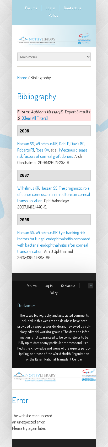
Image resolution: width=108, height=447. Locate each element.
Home (22, 77)
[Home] (54, 381)
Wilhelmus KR (46, 143)
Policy (53, 15)
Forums (31, 8)
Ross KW (42, 150)
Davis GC (77, 143)
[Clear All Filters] (35, 118)
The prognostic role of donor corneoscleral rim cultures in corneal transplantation (53, 194)
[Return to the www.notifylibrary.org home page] (54, 44)
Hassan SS (25, 143)
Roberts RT (25, 150)
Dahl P (64, 143)
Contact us (73, 8)
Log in (50, 8)
